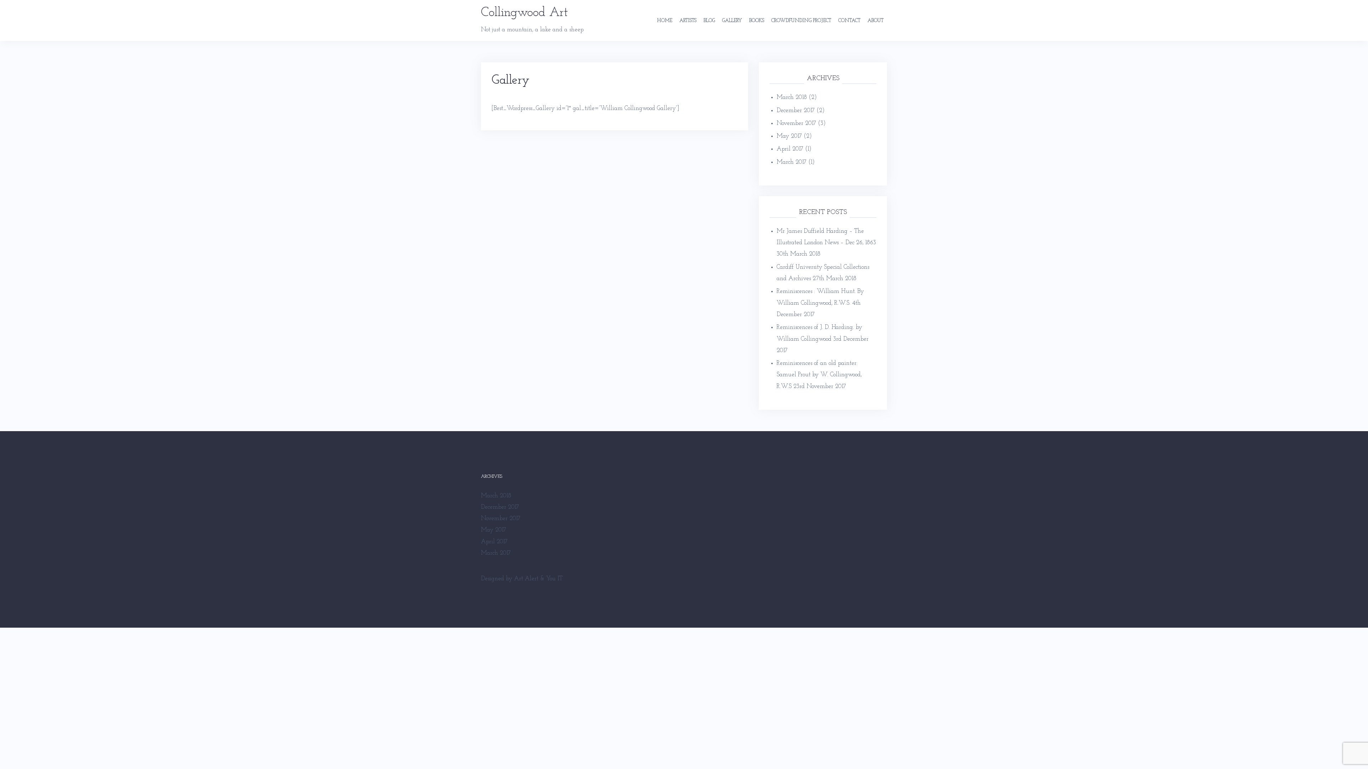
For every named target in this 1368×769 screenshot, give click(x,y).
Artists (687, 20)
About (875, 20)
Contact (849, 20)
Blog (709, 20)
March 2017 (792, 162)
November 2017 (796, 123)
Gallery (732, 20)
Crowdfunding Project (801, 20)
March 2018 (792, 97)
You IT (554, 579)
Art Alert (526, 579)
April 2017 (790, 149)
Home (664, 20)
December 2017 (796, 111)
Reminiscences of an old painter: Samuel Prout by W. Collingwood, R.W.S (819, 374)
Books (756, 20)
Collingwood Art (524, 12)
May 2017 (789, 136)
